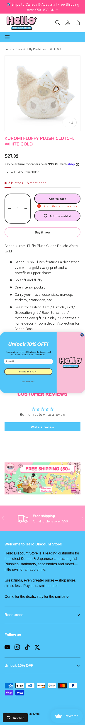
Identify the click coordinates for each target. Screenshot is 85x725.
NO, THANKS (28, 382)
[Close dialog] (82, 335)
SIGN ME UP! (28, 371)
